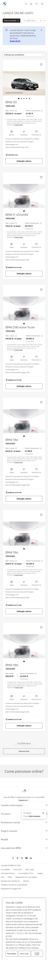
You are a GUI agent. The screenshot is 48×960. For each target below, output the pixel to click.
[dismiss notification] (41, 30)
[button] (11, 21)
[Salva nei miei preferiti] (41, 65)
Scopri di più (15, 41)
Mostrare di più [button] (24, 751)
